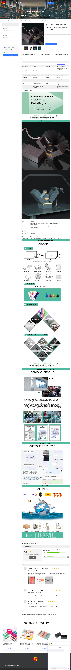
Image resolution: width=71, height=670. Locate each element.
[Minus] (68, 644)
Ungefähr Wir (19, 2)
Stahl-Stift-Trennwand (30, 614)
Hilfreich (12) (40, 592)
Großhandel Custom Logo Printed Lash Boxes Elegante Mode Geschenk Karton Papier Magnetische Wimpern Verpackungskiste (43, 644)
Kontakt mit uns (41, 2)
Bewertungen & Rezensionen (61, 54)
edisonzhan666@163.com (10, 47)
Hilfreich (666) (40, 603)
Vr (34, 2)
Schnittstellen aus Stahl (51, 614)
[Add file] (49, 668)
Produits (24, 2)
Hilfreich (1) (40, 570)
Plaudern (50, 2)
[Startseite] (3, 2)
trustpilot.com (31, 570)
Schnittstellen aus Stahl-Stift (40, 614)
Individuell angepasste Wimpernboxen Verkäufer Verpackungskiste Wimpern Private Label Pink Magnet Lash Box (10, 644)
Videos (36, 2)
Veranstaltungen (29, 2)
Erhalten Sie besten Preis (51, 44)
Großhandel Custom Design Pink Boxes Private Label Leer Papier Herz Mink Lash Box (26, 644)
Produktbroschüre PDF (61, 64)
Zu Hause (14, 2)
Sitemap (5, 668)
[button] (4, 637)
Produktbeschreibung (45, 54)
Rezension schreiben (32, 557)
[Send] (68, 668)
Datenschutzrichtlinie (11, 668)
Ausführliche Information (29, 54)
